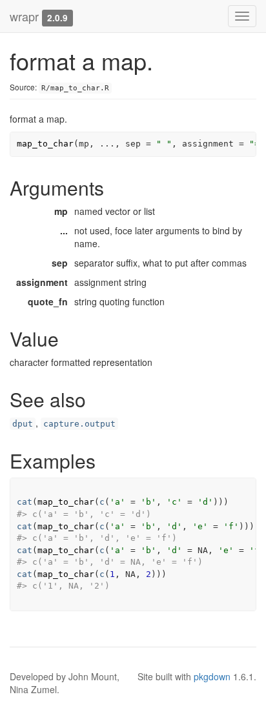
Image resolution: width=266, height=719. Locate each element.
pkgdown (212, 676)
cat (24, 502)
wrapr (24, 16)
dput (22, 424)
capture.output (79, 424)
